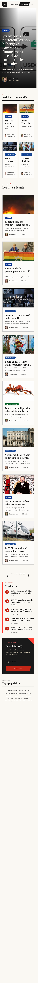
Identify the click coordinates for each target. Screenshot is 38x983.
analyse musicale (21, 693)
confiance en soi (19, 696)
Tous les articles (18, 574)
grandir (29, 693)
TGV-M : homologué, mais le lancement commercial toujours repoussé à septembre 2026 (22, 601)
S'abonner (18, 668)
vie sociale (28, 696)
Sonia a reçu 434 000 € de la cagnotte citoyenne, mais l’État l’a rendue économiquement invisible (22, 629)
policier (21, 690)
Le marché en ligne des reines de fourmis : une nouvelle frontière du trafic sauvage (22, 619)
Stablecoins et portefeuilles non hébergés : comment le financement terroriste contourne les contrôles (21, 592)
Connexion (14, 4)
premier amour (10, 693)
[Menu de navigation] (32, 4)
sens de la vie (9, 696)
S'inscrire (24, 4)
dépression (12, 690)
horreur (27, 690)
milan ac (26, 698)
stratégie (10, 698)
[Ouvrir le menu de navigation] (9, 4)
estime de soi (18, 698)
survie (30, 701)
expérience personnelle (11, 701)
